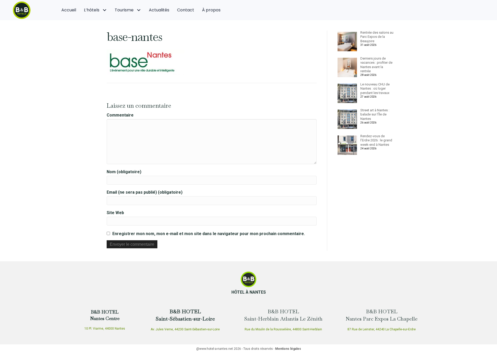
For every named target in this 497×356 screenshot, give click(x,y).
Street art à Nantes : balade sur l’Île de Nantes (374, 114)
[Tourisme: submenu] (138, 10)
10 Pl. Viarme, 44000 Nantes (104, 328)
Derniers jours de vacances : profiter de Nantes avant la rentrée (376, 64)
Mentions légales (288, 349)
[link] (68, 10)
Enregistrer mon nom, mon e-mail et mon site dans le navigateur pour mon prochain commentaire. (208, 233)
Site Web (115, 212)
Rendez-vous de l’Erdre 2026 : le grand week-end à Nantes (376, 140)
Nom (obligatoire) (124, 171)
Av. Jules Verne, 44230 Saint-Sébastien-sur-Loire (185, 329)
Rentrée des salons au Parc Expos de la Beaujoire (376, 37)
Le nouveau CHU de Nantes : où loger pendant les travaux (375, 88)
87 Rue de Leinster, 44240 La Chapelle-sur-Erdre (381, 329)
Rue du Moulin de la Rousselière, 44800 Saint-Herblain (283, 329)
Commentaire (120, 115)
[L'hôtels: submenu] (104, 10)
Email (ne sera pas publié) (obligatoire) (144, 192)
